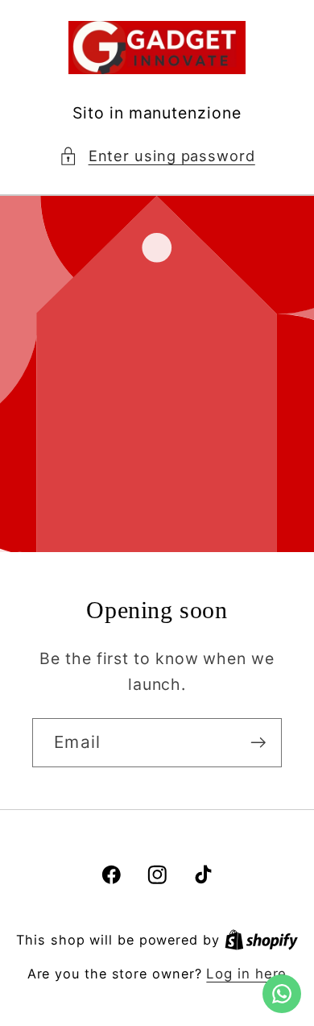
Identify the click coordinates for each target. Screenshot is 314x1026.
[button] (157, 156)
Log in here (246, 974)
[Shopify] (261, 940)
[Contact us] (281, 993)
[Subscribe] (258, 742)
